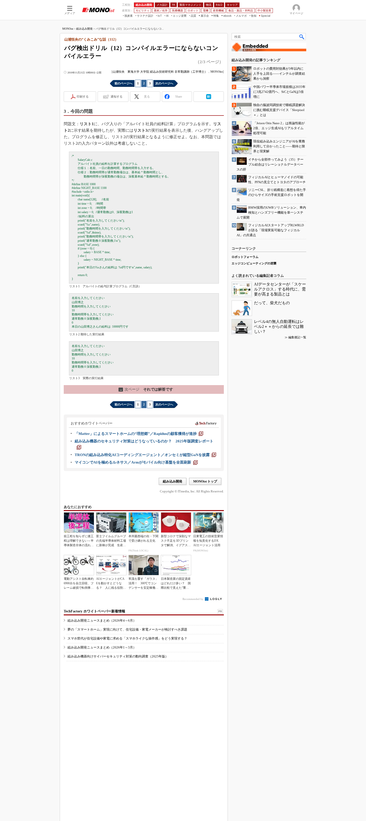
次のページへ (164, 83)
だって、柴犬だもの (272, 303)
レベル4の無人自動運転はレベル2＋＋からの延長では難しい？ (279, 326)
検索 (302, 36)
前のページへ (123, 83)
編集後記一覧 (297, 337)
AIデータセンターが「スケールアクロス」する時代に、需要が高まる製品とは (280, 289)
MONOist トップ (205, 481)
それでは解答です (146, 389)
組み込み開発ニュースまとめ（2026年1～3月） (101, 647)
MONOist (67, 28)
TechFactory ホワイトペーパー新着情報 (94, 611)
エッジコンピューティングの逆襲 (254, 263)
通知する (116, 96)
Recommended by (193, 598)
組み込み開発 (84, 28)
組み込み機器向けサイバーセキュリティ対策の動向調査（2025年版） (117, 656)
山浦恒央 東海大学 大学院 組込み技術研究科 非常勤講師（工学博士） (160, 71)
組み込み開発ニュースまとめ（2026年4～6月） (101, 620)
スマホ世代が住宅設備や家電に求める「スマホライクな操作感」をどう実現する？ (127, 638)
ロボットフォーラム (245, 257)
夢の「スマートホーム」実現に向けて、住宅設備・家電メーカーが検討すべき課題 (127, 629)
